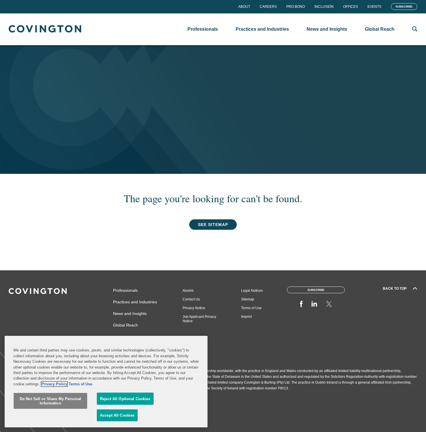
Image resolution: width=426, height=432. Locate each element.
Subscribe (404, 6)
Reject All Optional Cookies (125, 399)
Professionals (125, 290)
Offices (350, 7)
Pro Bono (295, 7)
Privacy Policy (54, 384)
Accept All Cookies (117, 415)
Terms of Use (251, 308)
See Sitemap (213, 224)
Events (374, 7)
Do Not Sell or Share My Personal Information (50, 401)
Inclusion (324, 7)
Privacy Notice (194, 308)
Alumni (188, 291)
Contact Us (191, 299)
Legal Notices (252, 291)
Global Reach (125, 325)
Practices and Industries (135, 302)
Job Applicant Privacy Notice (199, 319)
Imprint (246, 317)
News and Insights (130, 313)
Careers (268, 7)
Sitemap (247, 299)
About (244, 7)
